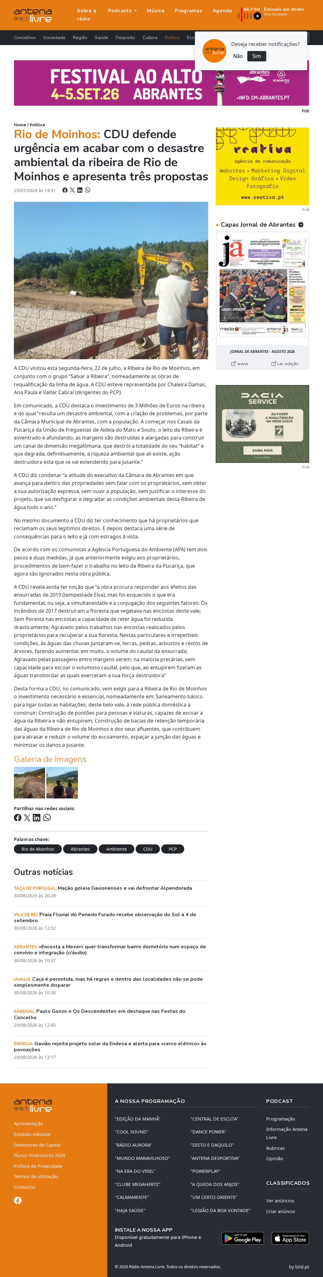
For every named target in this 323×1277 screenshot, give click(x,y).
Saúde (101, 37)
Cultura (150, 37)
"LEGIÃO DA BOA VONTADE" (220, 1210)
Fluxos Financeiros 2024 (39, 1155)
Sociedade (54, 37)
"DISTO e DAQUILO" (212, 1145)
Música (156, 11)
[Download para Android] (242, 1238)
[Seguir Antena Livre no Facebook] (17, 1202)
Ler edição (287, 363)
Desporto (125, 37)
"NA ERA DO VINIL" (135, 1171)
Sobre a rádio (86, 15)
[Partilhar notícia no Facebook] (65, 190)
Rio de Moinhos (37, 849)
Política (172, 37)
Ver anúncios (280, 1201)
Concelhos (25, 37)
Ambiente (116, 849)
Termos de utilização (36, 1176)
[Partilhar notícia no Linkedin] (80, 190)
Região (80, 37)
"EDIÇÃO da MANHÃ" (138, 1119)
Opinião (274, 1158)
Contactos (24, 1187)
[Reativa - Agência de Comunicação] (262, 165)
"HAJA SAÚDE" (130, 1210)
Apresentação (28, 1124)
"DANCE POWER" (208, 1132)
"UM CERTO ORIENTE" (214, 1197)
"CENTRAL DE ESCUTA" (214, 1119)
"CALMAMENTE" (132, 1197)
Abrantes (80, 849)
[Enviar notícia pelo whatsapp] (87, 190)
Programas (189, 11)
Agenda (222, 11)
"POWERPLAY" (205, 1171)
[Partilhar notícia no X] (73, 190)
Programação (280, 1119)
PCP (173, 849)
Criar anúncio (280, 1211)
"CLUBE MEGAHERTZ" (138, 1184)
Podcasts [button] (120, 11)
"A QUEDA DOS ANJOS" (215, 1184)
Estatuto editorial (32, 1134)
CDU (147, 849)
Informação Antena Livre (287, 1133)
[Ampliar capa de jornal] (262, 288)
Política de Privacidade (38, 1166)
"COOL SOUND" (132, 1132)
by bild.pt (299, 1267)
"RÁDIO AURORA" (133, 1145)
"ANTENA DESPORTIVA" (215, 1158)
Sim (256, 56)
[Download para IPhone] (290, 1238)
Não (238, 56)
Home (20, 125)
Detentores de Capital (37, 1145)
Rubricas (275, 1148)
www (242, 363)
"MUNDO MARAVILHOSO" (142, 1158)
